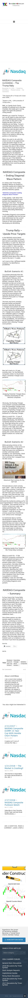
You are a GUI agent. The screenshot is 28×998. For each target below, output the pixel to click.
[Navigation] (14, 21)
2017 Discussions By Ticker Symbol (12, 984)
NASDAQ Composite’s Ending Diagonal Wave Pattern (12, 193)
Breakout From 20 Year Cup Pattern (9, 663)
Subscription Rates (15, 940)
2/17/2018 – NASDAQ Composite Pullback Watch (14, 802)
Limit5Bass (5, 90)
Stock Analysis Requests (11, 970)
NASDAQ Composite (24, 662)
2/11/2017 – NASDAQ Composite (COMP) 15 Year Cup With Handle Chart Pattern (14, 731)
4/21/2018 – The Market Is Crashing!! (14, 767)
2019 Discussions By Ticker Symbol (12, 966)
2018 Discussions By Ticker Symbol (12, 979)
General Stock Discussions (11, 963)
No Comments (7, 669)
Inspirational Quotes (9, 973)
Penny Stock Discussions (11, 976)
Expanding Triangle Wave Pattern (17, 663)
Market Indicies (15, 90)
